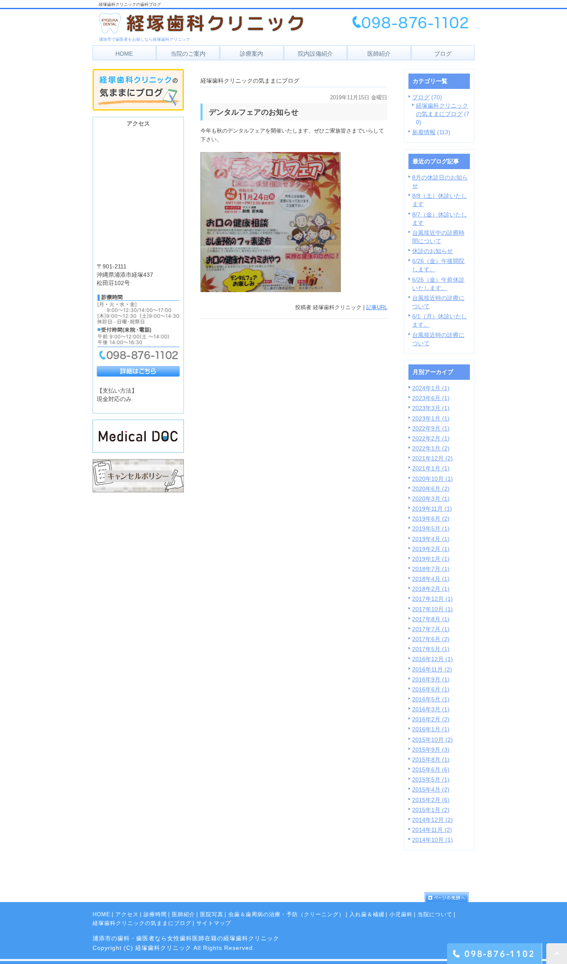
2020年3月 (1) (431, 498)
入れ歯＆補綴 (366, 914)
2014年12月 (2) (432, 819)
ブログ (421, 97)
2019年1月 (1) (431, 559)
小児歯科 (401, 914)
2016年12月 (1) (432, 659)
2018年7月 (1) (431, 569)
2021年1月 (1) (431, 468)
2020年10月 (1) (432, 478)
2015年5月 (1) (431, 779)
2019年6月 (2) (431, 518)
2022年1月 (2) (431, 448)
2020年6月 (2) (431, 488)
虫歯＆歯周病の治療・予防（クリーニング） (286, 914)
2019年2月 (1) (431, 549)
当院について (435, 914)
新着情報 (423, 132)
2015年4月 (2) (431, 789)
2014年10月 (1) (432, 839)
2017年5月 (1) (431, 649)
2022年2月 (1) (431, 438)
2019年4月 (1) (431, 539)
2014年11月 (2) (432, 829)
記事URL (376, 307)
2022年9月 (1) (431, 428)
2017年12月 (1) (432, 598)
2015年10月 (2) (432, 739)
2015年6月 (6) (431, 769)
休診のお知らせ (432, 251)
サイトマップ (213, 923)
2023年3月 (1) (431, 408)
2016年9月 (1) (431, 679)
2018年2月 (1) (431, 588)
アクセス (127, 914)
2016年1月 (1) (431, 729)
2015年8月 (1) (431, 759)
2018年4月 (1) (431, 578)
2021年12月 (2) (432, 458)
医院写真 (211, 914)
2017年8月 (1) (431, 619)
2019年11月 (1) (432, 508)
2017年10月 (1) (432, 609)
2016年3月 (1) (431, 709)
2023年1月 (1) (431, 418)
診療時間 (155, 914)
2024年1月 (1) (431, 388)
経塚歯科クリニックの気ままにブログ (142, 923)
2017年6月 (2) (431, 639)
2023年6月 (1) (431, 398)
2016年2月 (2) (431, 719)
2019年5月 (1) (431, 528)
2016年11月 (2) (432, 669)
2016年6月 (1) (431, 689)
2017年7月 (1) (431, 629)
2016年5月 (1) (431, 699)
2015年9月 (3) (431, 749)
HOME (101, 914)
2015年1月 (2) (431, 810)
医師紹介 (183, 914)
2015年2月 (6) (431, 800)
